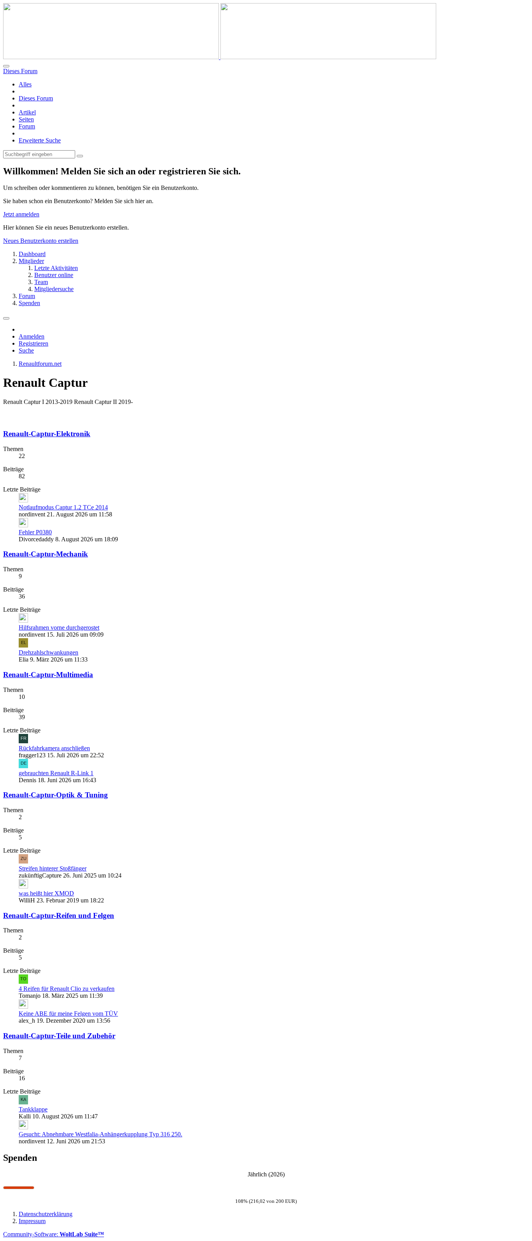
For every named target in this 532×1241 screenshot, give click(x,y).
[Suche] (6, 66)
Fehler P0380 (35, 532)
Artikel (27, 112)
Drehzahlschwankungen (48, 652)
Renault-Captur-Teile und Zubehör (59, 1036)
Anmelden (31, 336)
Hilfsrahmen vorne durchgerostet (59, 627)
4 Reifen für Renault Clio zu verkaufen (67, 988)
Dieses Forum (36, 98)
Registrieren (33, 343)
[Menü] (6, 318)
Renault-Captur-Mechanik (45, 554)
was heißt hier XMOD (46, 893)
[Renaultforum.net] (219, 57)
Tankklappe (33, 1109)
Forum (27, 126)
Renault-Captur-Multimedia (48, 675)
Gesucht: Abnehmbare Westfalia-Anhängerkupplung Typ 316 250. (100, 1134)
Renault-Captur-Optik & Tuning (55, 795)
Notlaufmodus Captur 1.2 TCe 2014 (63, 507)
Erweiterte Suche (40, 140)
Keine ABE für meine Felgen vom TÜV (68, 1013)
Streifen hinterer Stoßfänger (52, 868)
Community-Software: (53, 1234)
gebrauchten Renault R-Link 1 (56, 773)
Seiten (26, 119)
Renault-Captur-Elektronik (46, 434)
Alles (25, 84)
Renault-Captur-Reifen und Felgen (58, 915)
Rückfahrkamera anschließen (54, 748)
